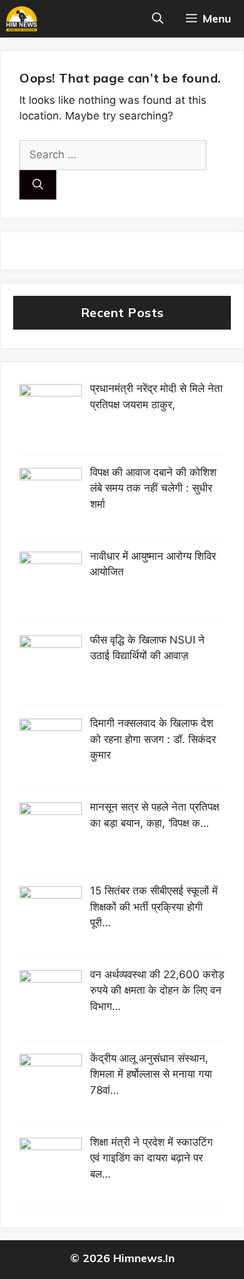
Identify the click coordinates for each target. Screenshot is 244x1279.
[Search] (37, 185)
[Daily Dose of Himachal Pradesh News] (21, 19)
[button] (158, 19)
